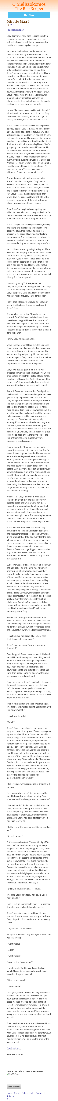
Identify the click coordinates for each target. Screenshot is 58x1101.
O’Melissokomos (29, 6)
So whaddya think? (15, 1054)
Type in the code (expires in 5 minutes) (25, 1071)
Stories (17, 1093)
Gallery (25, 1093)
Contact (39, 1093)
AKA (12, 24)
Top (8, 1099)
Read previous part (15, 30)
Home (9, 1093)
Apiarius (10, 1096)
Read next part (14, 1048)
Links (32, 1093)
